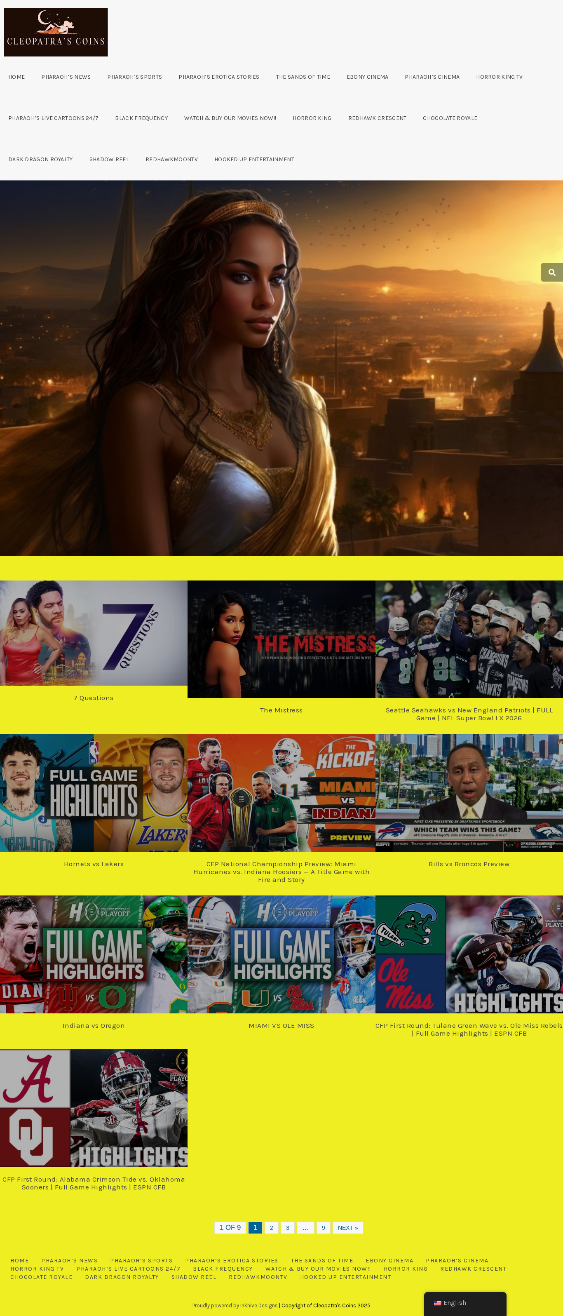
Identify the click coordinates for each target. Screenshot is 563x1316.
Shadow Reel (109, 159)
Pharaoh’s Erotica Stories (219, 76)
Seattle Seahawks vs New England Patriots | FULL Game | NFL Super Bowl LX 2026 (469, 714)
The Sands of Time (303, 76)
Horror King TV (499, 76)
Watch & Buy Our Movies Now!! (230, 118)
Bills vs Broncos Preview (469, 864)
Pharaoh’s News (66, 76)
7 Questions (94, 697)
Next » (348, 1227)
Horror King (312, 118)
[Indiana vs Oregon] (102, 948)
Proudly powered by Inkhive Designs (235, 1305)
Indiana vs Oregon (94, 1025)
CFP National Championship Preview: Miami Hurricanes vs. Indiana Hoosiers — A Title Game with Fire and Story (281, 871)
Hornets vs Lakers (94, 864)
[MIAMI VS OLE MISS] (290, 948)
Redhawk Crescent (377, 118)
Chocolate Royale (450, 118)
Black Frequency (141, 118)
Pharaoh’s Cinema (432, 76)
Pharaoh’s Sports (134, 76)
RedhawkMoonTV (171, 159)
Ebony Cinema (368, 76)
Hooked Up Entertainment (254, 159)
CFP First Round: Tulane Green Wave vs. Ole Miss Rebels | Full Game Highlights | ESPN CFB (469, 1029)
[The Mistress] (290, 633)
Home (16, 76)
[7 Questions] (102, 628)
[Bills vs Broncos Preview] (477, 786)
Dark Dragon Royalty (40, 159)
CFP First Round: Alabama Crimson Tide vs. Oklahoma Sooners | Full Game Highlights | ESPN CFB (93, 1183)
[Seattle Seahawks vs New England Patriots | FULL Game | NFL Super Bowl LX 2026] (477, 633)
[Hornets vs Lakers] (102, 786)
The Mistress (281, 710)
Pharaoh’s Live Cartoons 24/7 (53, 118)
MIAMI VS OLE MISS (281, 1025)
